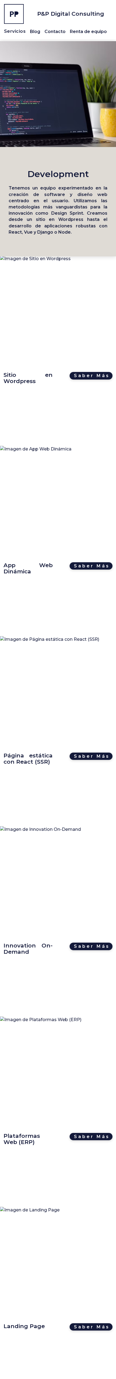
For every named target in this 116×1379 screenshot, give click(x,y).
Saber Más (92, 375)
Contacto (55, 31)
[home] (14, 14)
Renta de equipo (88, 31)
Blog (35, 31)
